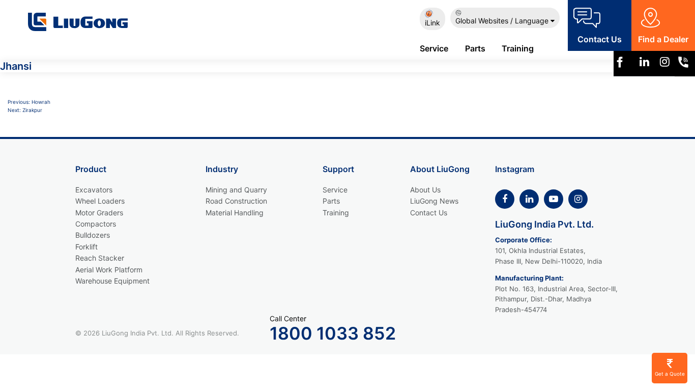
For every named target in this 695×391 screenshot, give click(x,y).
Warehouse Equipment (112, 280)
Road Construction (236, 201)
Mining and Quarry (236, 189)
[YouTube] (553, 199)
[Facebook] (504, 199)
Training (518, 48)
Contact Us (428, 212)
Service (434, 48)
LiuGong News (434, 201)
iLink (432, 22)
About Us (425, 189)
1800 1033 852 (333, 333)
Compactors (95, 223)
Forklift (86, 246)
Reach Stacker (99, 258)
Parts (475, 48)
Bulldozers (92, 235)
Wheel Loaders (100, 201)
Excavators (93, 189)
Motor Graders (99, 212)
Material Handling (235, 212)
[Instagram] (665, 64)
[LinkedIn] (529, 199)
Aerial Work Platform (108, 269)
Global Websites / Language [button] (503, 20)
